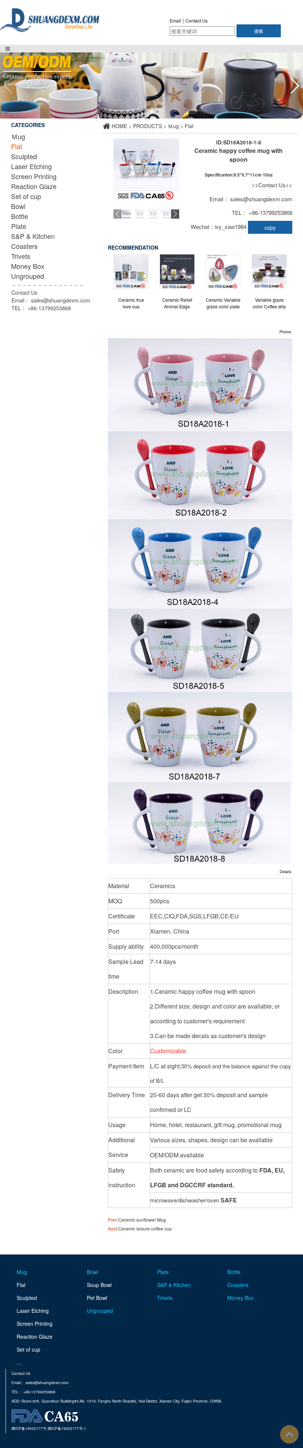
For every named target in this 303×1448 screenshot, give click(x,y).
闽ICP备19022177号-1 (67, 1428)
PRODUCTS (147, 126)
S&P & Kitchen (33, 236)
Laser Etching (31, 166)
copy (270, 227)
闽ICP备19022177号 (29, 1428)
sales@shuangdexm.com (60, 300)
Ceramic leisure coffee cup (145, 1228)
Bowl (18, 206)
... (19, 1362)
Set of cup (26, 196)
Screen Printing (34, 176)
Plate (18, 226)
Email (175, 20)
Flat (16, 146)
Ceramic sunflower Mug (142, 1219)
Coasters (24, 246)
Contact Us (196, 20)
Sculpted (24, 156)
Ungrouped (27, 276)
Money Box (27, 266)
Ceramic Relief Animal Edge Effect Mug (177, 303)
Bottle (19, 216)
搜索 (258, 31)
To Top (289, 1434)
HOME (119, 126)
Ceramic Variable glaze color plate (223, 303)
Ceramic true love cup (131, 303)
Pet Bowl (97, 1297)
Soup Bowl (99, 1284)
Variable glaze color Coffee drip (269, 303)
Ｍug (18, 136)
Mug (22, 1272)
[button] (294, 86)
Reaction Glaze (34, 186)
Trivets (20, 256)
